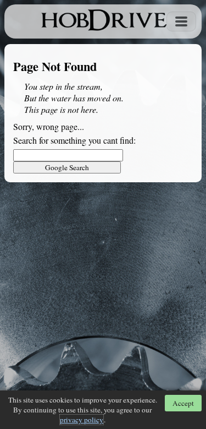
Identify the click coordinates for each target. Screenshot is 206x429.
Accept (183, 403)
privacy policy (81, 420)
